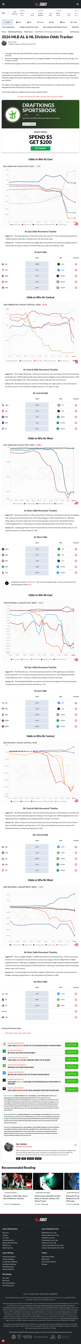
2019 (29, 1033)
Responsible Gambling (10, 1243)
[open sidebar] (3, 4)
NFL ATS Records (8, 1285)
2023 (16, 1033)
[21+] (13, 1337)
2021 (20, 1033)
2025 (7, 1033)
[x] (75, 1145)
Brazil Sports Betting (9, 1264)
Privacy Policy (34, 1294)
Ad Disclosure (74, 32)
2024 (11, 1033)
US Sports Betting (8, 1259)
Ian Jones (14, 42)
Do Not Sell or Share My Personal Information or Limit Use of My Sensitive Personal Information (40, 1332)
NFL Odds (6, 1278)
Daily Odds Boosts (8, 27)
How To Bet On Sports (49, 1262)
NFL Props (6, 1280)
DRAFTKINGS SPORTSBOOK (17, 1065)
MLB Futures (28, 32)
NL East (44, 97)
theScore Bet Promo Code (50, 1235)
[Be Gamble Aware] (41, 1337)
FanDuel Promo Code (49, 1243)
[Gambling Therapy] (27, 1337)
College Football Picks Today (29, 27)
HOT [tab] (8, 23)
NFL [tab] (30, 22)
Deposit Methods (8, 1269)
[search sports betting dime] (77, 4)
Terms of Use (44, 1294)
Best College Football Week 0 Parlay (55, 27)
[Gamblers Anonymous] (53, 1337)
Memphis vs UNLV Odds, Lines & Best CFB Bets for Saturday (15, 1197)
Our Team (6, 1238)
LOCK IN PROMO (29, 124)
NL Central (52, 97)
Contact (5, 1235)
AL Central (29, 97)
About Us (6, 1233)
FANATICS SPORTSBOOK (16, 1088)
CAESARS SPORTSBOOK (16, 1079)
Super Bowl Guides (48, 1256)
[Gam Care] (19, 1337)
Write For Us (7, 1245)
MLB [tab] (19, 22)
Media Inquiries (8, 1248)
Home (4, 32)
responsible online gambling (69, 1318)
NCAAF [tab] (41, 22)
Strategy (44, 1264)
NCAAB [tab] (74, 22)
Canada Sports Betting (10, 1262)
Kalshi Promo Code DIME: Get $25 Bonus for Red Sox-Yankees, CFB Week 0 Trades (47, 1198)
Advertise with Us (8, 1240)
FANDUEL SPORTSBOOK (16, 1072)
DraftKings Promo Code (50, 1240)
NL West (60, 97)
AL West (37, 97)
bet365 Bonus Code (48, 1238)
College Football (11, 1192)
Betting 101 (45, 1259)
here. (30, 584)
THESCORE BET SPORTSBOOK (18, 1057)
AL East (21, 97)
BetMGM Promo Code (49, 1233)
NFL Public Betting (9, 1283)
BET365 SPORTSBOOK (15, 1050)
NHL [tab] (63, 22)
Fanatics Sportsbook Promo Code (53, 1248)
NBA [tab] (52, 22)
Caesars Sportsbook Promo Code (52, 1245)
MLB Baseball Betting (15, 32)
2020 (25, 1033)
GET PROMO (40, 148)
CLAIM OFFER (71, 1044)
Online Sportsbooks (9, 1256)
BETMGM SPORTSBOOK (16, 1043)
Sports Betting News (43, 1192)
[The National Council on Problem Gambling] (63, 1337)
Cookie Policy (53, 1294)
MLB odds (30, 582)
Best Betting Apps (8, 1267)
